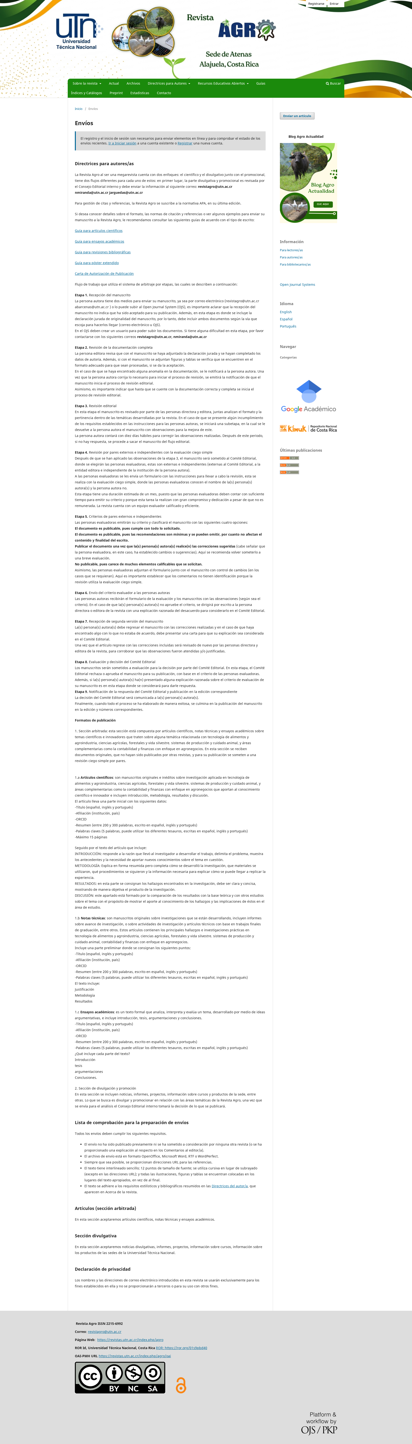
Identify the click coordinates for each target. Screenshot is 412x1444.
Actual (114, 83)
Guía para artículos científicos (99, 230)
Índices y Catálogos (86, 93)
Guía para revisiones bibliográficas (103, 252)
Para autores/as (291, 257)
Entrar (334, 3)
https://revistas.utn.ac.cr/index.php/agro (130, 1339)
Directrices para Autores (168, 83)
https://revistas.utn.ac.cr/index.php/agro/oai (135, 1356)
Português (288, 326)
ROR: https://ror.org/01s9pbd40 (181, 1348)
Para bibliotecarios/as (295, 264)
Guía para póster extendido (97, 263)
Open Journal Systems (297, 284)
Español (286, 319)
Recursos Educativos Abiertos (222, 83)
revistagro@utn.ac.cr (104, 1331)
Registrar (185, 143)
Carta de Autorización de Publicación (104, 273)
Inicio (78, 109)
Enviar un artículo (297, 116)
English (286, 312)
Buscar (335, 83)
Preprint (116, 93)
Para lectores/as (291, 250)
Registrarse (316, 3)
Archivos (133, 83)
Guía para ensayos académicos (99, 241)
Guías (260, 83)
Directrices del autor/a (230, 1186)
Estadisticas (139, 93)
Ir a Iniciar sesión (122, 143)
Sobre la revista (85, 83)
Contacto (164, 93)
